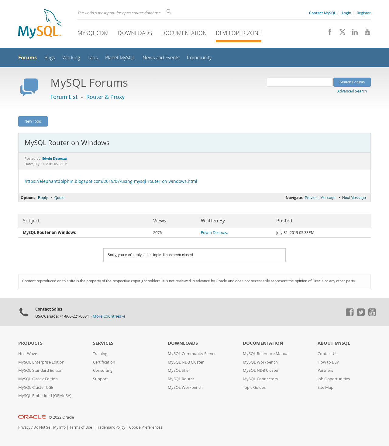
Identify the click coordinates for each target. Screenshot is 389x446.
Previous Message (320, 198)
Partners (325, 370)
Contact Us (327, 353)
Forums (27, 57)
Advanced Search (352, 91)
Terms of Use (81, 427)
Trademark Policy (110, 427)
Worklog (71, 57)
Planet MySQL (120, 57)
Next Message (354, 198)
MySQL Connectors (260, 379)
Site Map (325, 387)
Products (30, 343)
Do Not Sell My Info (49, 427)
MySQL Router (181, 379)
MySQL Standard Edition (40, 370)
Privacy (24, 427)
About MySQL (334, 343)
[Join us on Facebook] (327, 33)
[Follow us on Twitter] (361, 314)
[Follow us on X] (340, 33)
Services (103, 343)
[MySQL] (39, 24)
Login (346, 12)
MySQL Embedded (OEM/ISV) (44, 395)
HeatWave (27, 353)
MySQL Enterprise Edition (41, 362)
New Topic (33, 121)
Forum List (63, 96)
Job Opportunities (334, 379)
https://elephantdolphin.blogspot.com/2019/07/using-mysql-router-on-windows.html (111, 181)
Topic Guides (254, 387)
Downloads (135, 33)
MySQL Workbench (185, 387)
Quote (59, 198)
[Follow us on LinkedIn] (352, 33)
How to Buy (328, 362)
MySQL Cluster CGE (35, 387)
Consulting (102, 370)
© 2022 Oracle (61, 417)
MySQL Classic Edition (38, 379)
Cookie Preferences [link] (145, 427)
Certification (104, 362)
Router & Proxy (105, 96)
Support (100, 379)
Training (100, 353)
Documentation (184, 33)
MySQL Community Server (192, 353)
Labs (93, 57)
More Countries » (108, 316)
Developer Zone (238, 33)
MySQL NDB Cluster (186, 362)
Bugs (49, 57)
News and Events (161, 57)
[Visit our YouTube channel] (365, 33)
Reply (43, 198)
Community (199, 57)
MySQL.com (93, 33)
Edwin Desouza (214, 232)
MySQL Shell (179, 370)
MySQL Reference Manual (266, 353)
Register (364, 12)
